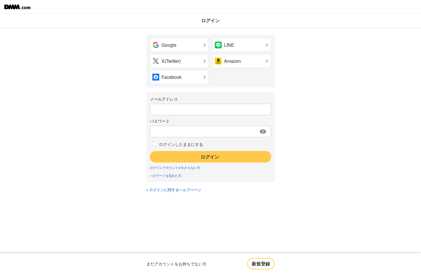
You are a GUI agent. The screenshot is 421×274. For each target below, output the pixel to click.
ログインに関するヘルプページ (175, 189)
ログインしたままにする (181, 144)
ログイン (210, 156)
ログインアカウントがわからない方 (175, 167)
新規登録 (261, 263)
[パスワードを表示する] (262, 131)
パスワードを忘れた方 (165, 175)
